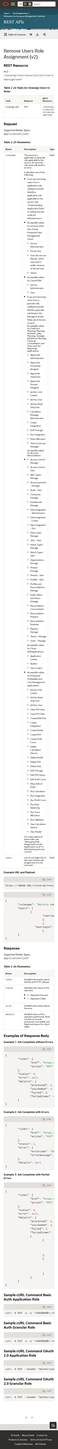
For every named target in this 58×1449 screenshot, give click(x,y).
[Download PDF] (37, 34)
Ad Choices (40, 1444)
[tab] (22, 879)
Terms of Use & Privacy (41, 1439)
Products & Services (18, 1439)
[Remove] (30, 4)
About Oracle (28, 1435)
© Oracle (15, 1435)
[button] (13, 4)
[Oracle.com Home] (5, 4)
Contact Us (42, 1435)
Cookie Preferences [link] (24, 1444)
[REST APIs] (30, 34)
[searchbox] (44, 4)
